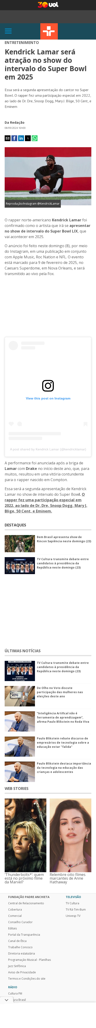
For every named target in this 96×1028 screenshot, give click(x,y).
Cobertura (15, 909)
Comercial (15, 916)
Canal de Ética (17, 941)
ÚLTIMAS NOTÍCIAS (23, 650)
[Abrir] (8, 31)
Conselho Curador (20, 922)
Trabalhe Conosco (20, 947)
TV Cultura (49, 31)
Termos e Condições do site (26, 978)
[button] (7, 138)
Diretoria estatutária (21, 953)
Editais (12, 928)
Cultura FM (15, 993)
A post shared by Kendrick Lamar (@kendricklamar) (48, 449)
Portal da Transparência (24, 934)
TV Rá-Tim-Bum (76, 909)
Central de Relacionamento (26, 903)
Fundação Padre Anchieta (28, 897)
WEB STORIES (16, 788)
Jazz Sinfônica (17, 966)
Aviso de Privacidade (22, 972)
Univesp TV (73, 916)
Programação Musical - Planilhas (29, 959)
